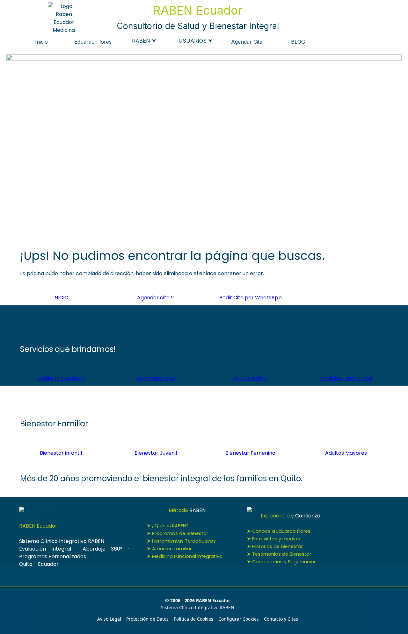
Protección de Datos (147, 619)
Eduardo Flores (93, 42)
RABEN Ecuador (197, 10)
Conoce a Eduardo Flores (281, 531)
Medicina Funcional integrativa (187, 556)
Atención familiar (172, 548)
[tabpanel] (204, 262)
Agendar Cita (246, 42)
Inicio (41, 42)
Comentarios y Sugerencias (284, 562)
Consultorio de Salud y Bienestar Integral (198, 26)
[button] (250, 298)
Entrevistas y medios (276, 539)
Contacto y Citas (281, 619)
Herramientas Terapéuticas (184, 541)
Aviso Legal (109, 619)
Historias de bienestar (277, 546)
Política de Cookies (193, 619)
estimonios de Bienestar (281, 554)
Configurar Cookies (238, 619)
